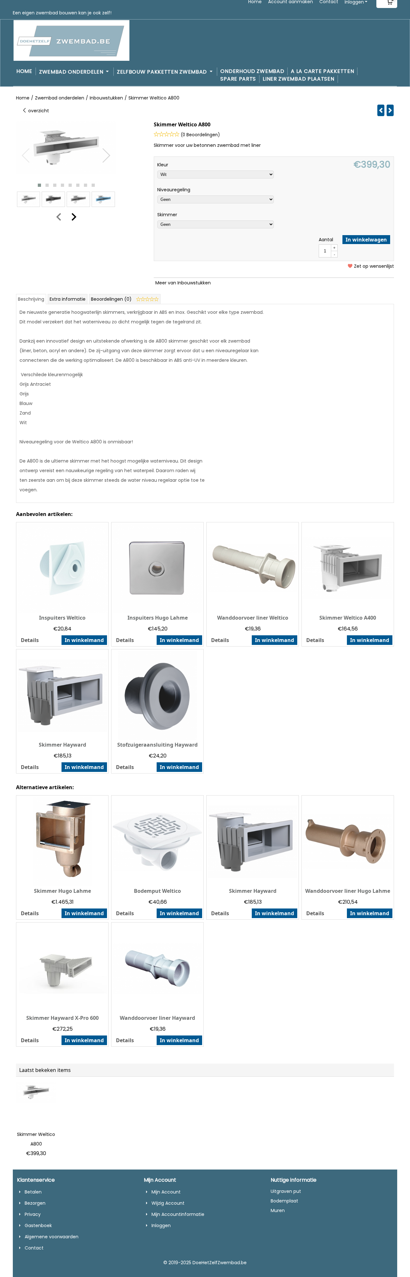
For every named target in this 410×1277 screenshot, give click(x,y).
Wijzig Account (168, 1203)
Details (30, 640)
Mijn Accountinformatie (178, 1214)
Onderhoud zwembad (252, 71)
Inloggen (161, 1225)
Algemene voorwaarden (51, 1236)
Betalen (33, 1192)
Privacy (33, 1214)
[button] (39, 185)
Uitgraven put (286, 1191)
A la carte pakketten (322, 71)
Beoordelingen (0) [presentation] (112, 299)
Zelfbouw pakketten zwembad (163, 71)
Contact (34, 1248)
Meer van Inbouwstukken (183, 283)
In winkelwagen (366, 239)
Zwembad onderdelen (72, 71)
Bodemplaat (284, 1201)
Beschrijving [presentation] (31, 299)
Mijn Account (166, 1192)
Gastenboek (38, 1225)
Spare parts (238, 79)
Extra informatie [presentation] (68, 299)
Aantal (326, 239)
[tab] (31, 299)
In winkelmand (84, 640)
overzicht (38, 110)
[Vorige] (381, 110)
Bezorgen (35, 1203)
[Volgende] (390, 110)
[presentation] (26, 156)
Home (24, 71)
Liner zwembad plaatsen (298, 79)
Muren (278, 1210)
